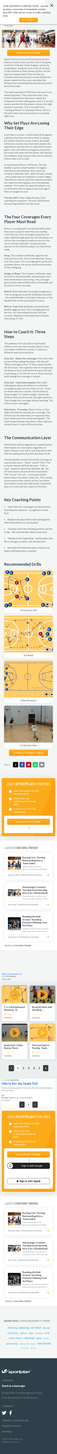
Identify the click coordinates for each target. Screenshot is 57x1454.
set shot (35, 1327)
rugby (31, 1333)
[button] (28, 1181)
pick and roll (24, 1344)
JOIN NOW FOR (28, 52)
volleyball (28, 1338)
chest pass (13, 1332)
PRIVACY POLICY (11, 1425)
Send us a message (13, 1385)
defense (23, 1333)
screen (46, 1338)
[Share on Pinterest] (28, 764)
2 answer (6, 1100)
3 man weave (15, 1337)
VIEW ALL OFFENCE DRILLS (28, 752)
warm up (33, 1348)
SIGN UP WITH (28, 821)
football (33, 1344)
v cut (47, 1332)
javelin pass (25, 1348)
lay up (46, 1327)
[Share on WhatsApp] (35, 764)
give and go (12, 1343)
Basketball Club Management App (22, 1392)
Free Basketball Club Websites (20, 1397)
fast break (44, 1343)
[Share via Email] (41, 764)
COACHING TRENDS (22, 945)
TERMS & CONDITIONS (15, 1420)
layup (38, 1337)
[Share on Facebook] (22, 764)
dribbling (12, 1327)
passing (24, 1327)
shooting (38, 1333)
